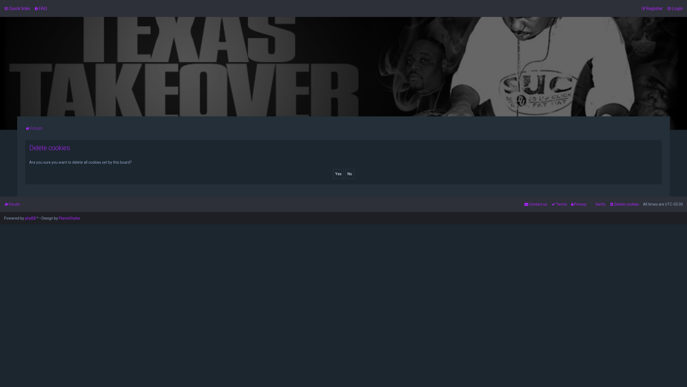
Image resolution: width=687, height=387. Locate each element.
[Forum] (343, 66)
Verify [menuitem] (600, 204)
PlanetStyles (69, 218)
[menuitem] (40, 8)
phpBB (30, 218)
